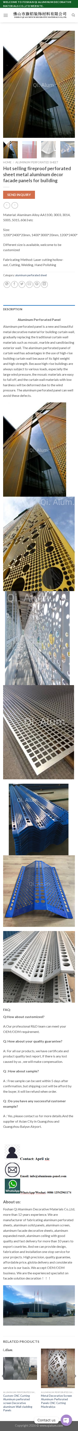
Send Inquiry (19, 195)
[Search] (73, 15)
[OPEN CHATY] (66, 1420)
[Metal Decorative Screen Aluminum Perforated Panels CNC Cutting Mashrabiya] (58, 1368)
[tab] (39, 309)
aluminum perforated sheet (36, 162)
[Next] (68, 84)
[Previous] (10, 84)
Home (7, 162)
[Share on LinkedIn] (44, 284)
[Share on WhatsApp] (7, 284)
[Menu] (5, 15)
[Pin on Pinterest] (36, 284)
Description (12, 309)
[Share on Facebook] (14, 284)
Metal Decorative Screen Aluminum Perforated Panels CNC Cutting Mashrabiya (56, 1401)
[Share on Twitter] (22, 284)
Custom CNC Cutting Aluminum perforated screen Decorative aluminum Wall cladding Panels (17, 1403)
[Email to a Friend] (29, 284)
